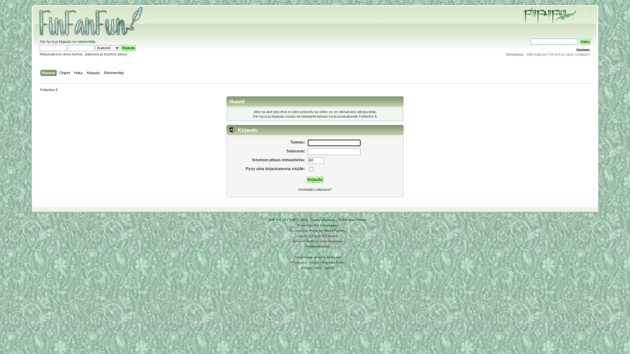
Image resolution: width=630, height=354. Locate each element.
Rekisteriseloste (317, 246)
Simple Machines (323, 220)
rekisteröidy (86, 42)
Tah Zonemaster (325, 225)
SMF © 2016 (298, 220)
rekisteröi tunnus (314, 116)
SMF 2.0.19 (277, 220)
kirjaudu (65, 42)
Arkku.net (333, 257)
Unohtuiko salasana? (315, 189)
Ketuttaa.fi (330, 262)
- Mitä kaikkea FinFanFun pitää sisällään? (548, 54)
